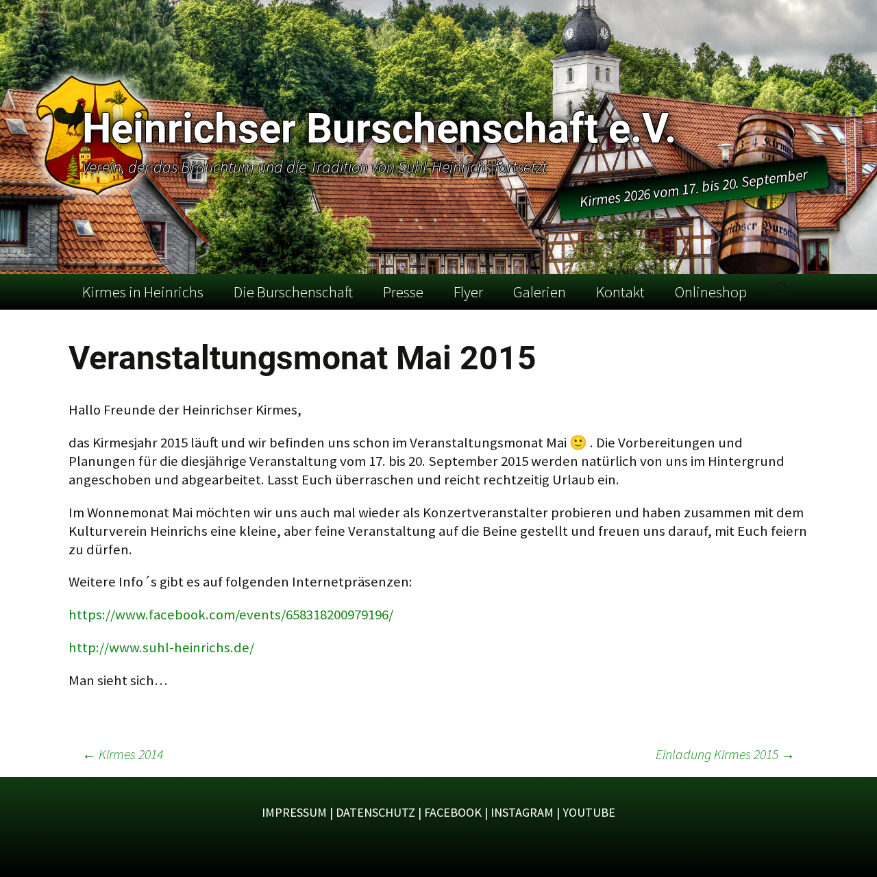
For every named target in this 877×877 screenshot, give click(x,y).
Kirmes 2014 (122, 754)
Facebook (453, 812)
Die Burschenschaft (293, 291)
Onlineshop (711, 291)
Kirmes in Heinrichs (142, 291)
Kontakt (620, 291)
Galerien (539, 291)
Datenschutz (375, 812)
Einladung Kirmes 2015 (725, 754)
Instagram (522, 812)
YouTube (589, 812)
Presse (403, 291)
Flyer (468, 291)
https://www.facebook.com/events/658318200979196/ (231, 614)
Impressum (294, 812)
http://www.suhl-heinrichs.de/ (161, 647)
